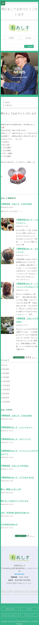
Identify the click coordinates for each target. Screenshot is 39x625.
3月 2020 (6, 373)
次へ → (34, 357)
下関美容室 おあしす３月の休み (14, 465)
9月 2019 (6, 393)
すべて (5, 365)
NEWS (11, 38)
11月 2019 (6, 385)
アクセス (29, 609)
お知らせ (8, 105)
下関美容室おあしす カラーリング (16, 439)
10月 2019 (6, 389)
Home (7, 102)
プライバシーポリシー (10, 615)
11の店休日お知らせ (9, 524)
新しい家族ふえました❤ (11, 489)
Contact (28, 38)
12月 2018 (6, 401)
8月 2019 (6, 397)
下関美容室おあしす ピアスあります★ (17, 477)
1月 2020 (6, 377)
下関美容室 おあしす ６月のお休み (16, 204)
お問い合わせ (10, 609)
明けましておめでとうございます (14, 501)
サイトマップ (28, 615)
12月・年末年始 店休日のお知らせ (15, 512)
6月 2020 (6, 369)
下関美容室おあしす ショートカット (17, 427)
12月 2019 (6, 381)
